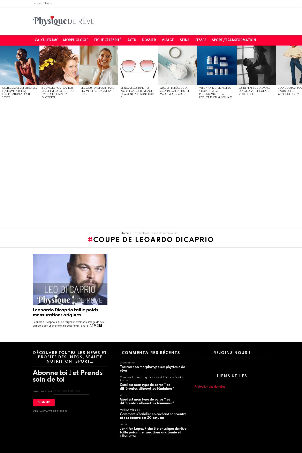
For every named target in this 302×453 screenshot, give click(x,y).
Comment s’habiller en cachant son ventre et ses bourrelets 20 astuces (153, 416)
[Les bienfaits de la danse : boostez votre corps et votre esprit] (256, 65)
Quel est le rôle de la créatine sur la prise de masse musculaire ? (175, 91)
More (98, 325)
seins (184, 40)
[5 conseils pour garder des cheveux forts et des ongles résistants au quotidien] (59, 65)
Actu (131, 40)
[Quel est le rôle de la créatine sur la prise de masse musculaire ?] (177, 65)
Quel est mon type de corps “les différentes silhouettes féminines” (147, 386)
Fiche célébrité (107, 40)
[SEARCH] (268, 40)
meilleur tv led (128, 410)
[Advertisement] (19, 163)
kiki (121, 395)
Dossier (149, 40)
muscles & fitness (43, 3)
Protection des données (210, 386)
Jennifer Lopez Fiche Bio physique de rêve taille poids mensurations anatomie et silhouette (153, 432)
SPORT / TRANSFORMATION (234, 40)
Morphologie (75, 40)
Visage (168, 40)
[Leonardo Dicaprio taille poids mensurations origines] (70, 279)
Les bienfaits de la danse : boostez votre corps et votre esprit (255, 91)
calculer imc (46, 40)
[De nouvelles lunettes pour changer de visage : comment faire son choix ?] (138, 65)
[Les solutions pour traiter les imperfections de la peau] (98, 65)
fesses (200, 40)
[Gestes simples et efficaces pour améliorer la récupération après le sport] (19, 65)
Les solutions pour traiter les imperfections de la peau (98, 91)
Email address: (43, 391)
